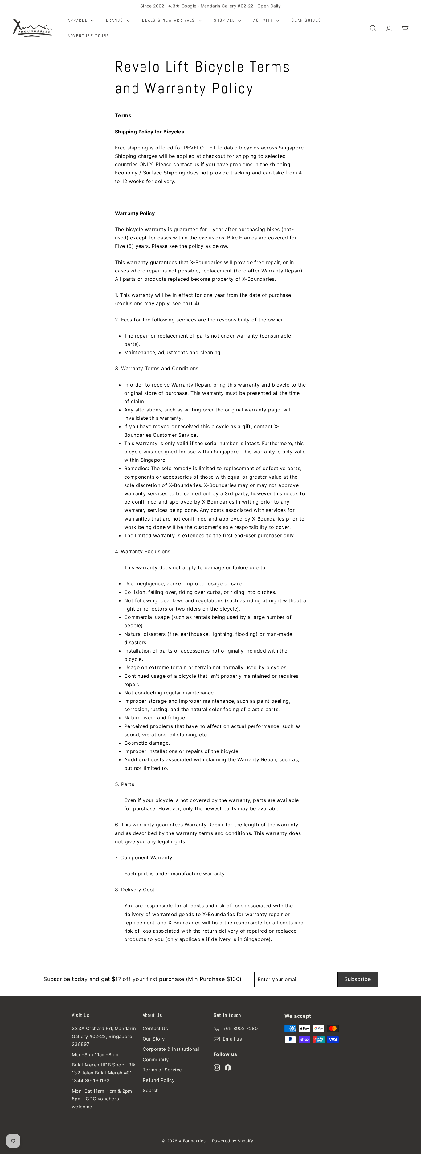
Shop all (225, 20)
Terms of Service (162, 1070)
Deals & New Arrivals (169, 20)
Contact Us (155, 1028)
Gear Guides (306, 20)
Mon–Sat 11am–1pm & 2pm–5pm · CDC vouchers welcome (103, 1099)
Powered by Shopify (232, 1140)
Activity (264, 20)
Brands (115, 20)
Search (151, 1090)
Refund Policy (158, 1080)
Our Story (154, 1039)
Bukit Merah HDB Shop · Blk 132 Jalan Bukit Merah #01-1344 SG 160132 (103, 1072)
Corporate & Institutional (171, 1049)
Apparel (78, 20)
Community (156, 1059)
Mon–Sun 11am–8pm (95, 1055)
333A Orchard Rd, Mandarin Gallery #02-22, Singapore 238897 (104, 1036)
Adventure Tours (89, 35)
